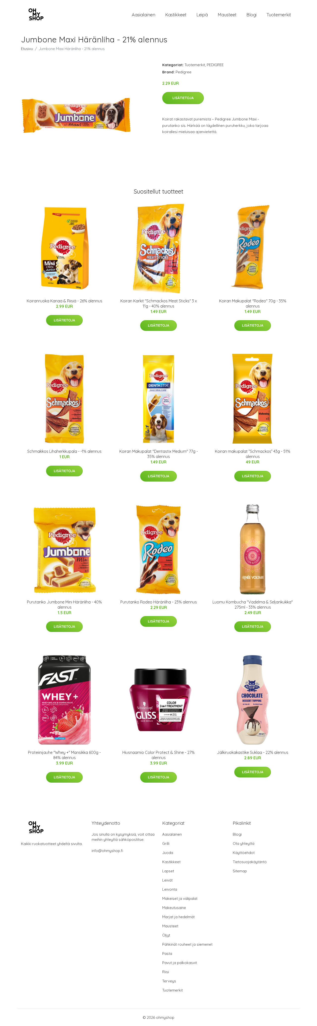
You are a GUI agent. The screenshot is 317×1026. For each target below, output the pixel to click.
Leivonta (169, 889)
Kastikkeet (175, 15)
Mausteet (227, 15)
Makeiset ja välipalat (179, 898)
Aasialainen (143, 15)
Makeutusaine (174, 907)
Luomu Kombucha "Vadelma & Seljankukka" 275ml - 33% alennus (252, 604)
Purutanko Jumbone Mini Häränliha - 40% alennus (64, 604)
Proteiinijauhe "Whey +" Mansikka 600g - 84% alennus (64, 755)
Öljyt (166, 935)
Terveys (169, 981)
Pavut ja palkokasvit (179, 962)
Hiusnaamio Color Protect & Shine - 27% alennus (158, 755)
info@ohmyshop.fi (107, 850)
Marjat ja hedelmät (178, 916)
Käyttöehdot (244, 852)
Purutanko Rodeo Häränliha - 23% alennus (158, 601)
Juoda (167, 852)
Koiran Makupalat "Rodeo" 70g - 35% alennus (252, 303)
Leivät (167, 880)
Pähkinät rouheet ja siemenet (187, 944)
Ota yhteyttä (243, 843)
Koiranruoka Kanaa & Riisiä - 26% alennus (64, 300)
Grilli (165, 843)
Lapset (168, 871)
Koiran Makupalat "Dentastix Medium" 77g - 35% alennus (158, 454)
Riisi (165, 971)
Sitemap (240, 871)
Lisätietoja (183, 98)
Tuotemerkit (278, 15)
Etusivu (27, 48)
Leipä (202, 15)
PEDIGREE (215, 64)
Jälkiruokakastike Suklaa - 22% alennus (252, 752)
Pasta (167, 953)
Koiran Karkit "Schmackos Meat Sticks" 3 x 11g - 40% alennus (158, 303)
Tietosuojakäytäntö (250, 861)
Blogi (251, 15)
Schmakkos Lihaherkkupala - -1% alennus (64, 451)
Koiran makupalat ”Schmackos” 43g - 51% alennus (252, 454)
